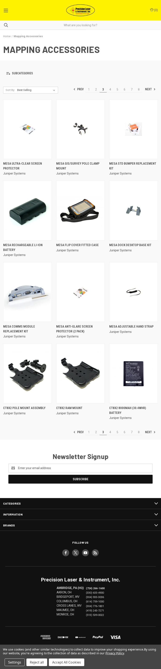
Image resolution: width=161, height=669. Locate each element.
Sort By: (10, 90)
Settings (14, 662)
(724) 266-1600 (95, 588)
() (155, 10)
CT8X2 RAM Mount (69, 408)
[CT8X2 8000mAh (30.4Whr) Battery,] (133, 373)
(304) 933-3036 (95, 597)
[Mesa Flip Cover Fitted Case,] (80, 210)
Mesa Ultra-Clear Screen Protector (22, 166)
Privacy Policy (114, 653)
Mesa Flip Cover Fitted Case (77, 245)
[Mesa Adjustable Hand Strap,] (133, 292)
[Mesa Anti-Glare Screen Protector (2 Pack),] (80, 292)
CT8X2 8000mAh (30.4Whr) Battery (127, 410)
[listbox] (37, 90)
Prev (80, 89)
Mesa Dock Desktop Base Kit (130, 245)
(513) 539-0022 (95, 614)
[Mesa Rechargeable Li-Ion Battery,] (27, 210)
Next (148, 89)
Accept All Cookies (66, 662)
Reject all (37, 662)
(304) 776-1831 (95, 605)
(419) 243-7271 (95, 610)
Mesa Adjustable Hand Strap (131, 326)
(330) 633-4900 (95, 592)
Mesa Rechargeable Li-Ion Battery (23, 247)
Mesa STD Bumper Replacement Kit (132, 166)
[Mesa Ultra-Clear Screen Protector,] (27, 129)
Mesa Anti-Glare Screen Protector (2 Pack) (74, 329)
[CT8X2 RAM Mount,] (80, 373)
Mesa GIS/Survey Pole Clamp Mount (77, 166)
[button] (80, 73)
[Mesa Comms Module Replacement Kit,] (27, 292)
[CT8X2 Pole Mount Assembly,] (27, 373)
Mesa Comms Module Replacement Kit (19, 329)
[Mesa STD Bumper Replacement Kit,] (133, 129)
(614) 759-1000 (95, 601)
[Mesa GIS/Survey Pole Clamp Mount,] (80, 129)
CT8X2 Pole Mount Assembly (24, 408)
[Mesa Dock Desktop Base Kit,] (133, 210)
